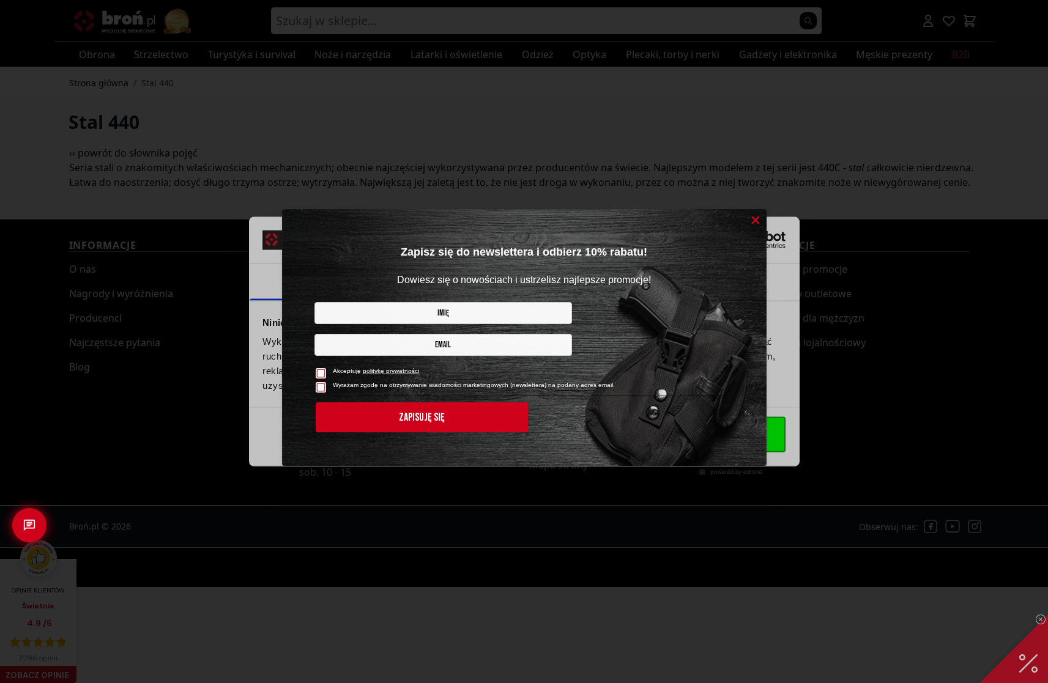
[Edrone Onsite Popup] (524, 341)
